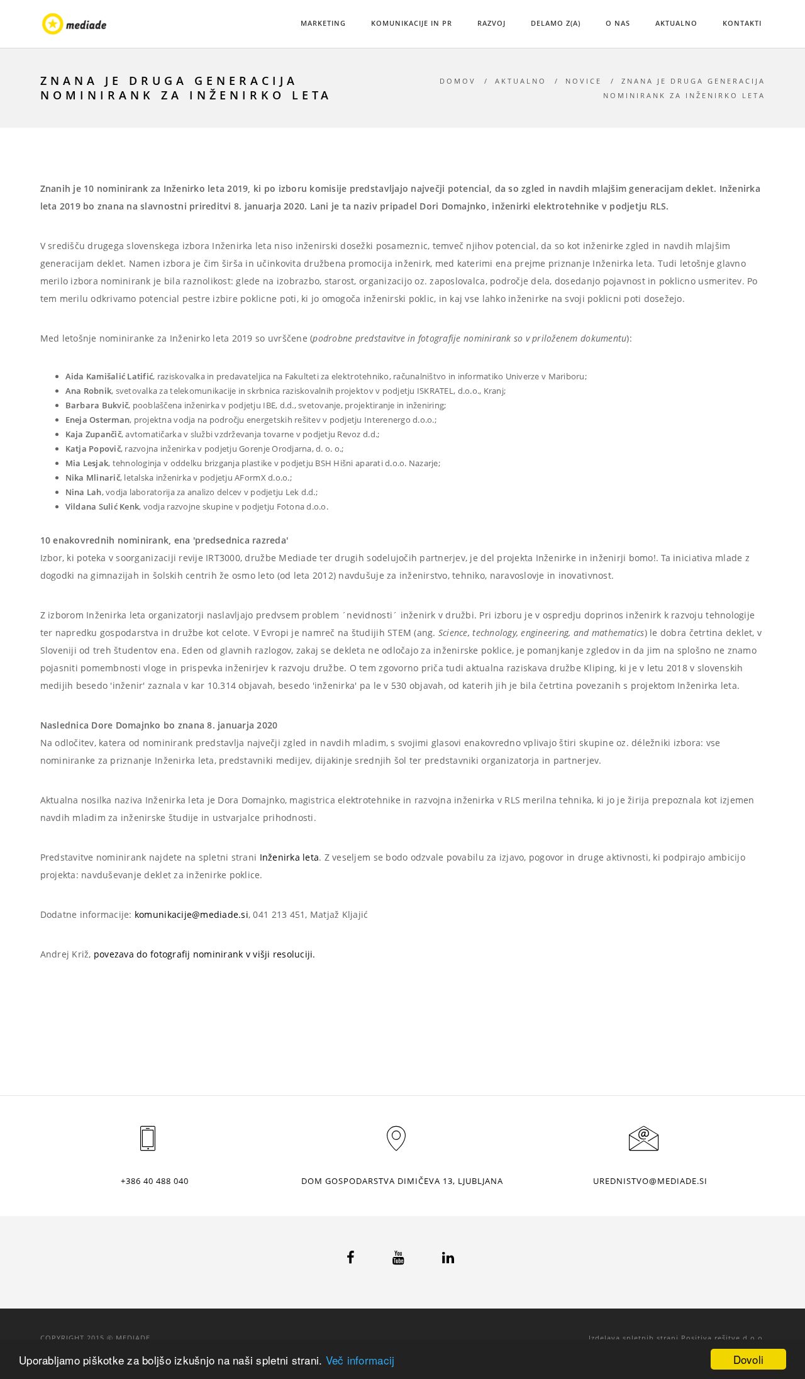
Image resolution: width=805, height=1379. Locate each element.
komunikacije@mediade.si (191, 914)
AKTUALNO (676, 23)
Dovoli (748, 1359)
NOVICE (583, 81)
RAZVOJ (491, 23)
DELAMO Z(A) (555, 23)
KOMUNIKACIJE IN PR (411, 23)
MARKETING (323, 23)
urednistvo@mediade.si (650, 1180)
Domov (458, 81)
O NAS (618, 23)
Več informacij (360, 1360)
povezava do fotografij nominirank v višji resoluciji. (206, 954)
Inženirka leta (289, 857)
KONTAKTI (742, 23)
